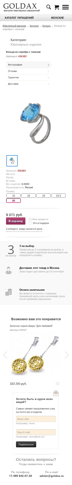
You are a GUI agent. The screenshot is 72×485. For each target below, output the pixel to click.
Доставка (13, 83)
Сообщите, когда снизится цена (24, 229)
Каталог (34, 26)
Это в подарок (41, 223)
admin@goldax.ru (52, 475)
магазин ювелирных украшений (21, 10)
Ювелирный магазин (14, 26)
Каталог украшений (19, 17)
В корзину (16, 221)
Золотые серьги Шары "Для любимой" (31, 326)
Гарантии (13, 77)
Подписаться (26, 444)
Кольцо (46, 26)
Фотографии (15, 64)
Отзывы (12, 71)
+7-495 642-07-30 (20, 475)
